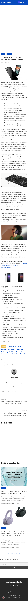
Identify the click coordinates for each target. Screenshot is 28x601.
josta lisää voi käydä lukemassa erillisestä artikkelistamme (14, 265)
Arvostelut (16, 595)
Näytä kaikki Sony (13, 553)
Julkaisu (4, 391)
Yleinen (9, 54)
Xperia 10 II (4, 394)
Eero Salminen (14, 377)
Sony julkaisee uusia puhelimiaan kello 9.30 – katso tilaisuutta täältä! (14, 403)
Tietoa (20, 597)
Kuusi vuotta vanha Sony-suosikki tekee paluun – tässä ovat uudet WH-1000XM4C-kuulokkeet (13, 533)
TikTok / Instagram (11, 597)
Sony (3, 54)
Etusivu (10, 595)
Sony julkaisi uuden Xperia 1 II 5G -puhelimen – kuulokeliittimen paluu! (15, 414)
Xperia (14, 391)
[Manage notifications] (3, 597)
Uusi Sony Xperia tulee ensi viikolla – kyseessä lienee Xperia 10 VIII (14, 492)
